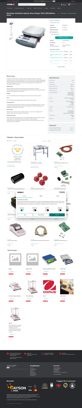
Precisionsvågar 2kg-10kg (71, 13)
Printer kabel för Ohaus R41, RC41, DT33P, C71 (40, 240)
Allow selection (41, 214)
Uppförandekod (33, 373)
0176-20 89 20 (57, 371)
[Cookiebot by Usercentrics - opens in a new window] (60, 192)
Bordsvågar (56, 161)
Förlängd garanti (54, 32)
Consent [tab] (24, 196)
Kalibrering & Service (37, 8)
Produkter (10, 8)
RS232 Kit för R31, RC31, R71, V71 (60, 240)
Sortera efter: (44, 141)
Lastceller (46, 8)
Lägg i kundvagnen (65, 37)
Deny (25, 214)
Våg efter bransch (20, 8)
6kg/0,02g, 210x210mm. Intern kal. (56, 57)
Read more (12, 271)
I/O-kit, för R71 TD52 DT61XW (60, 188)
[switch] (34, 210)
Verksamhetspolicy (33, 374)
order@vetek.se (64, 372)
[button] (72, 386)
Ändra (54, 1)
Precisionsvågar (63, 13)
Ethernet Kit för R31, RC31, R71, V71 (61, 163)
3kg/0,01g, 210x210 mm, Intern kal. (56, 51)
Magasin (59, 8)
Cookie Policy (32, 370)
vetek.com (73, 354)
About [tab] (58, 196)
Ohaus (63, 42)
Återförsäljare (32, 375)
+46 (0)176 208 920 (15, 1)
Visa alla (14, 140)
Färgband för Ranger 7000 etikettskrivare (15, 188)
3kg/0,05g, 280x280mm (54, 63)
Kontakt (57, 366)
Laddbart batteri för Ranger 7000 (14, 214)
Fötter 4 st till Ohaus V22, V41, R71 (37, 188)
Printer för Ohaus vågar (12, 240)
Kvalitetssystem (33, 372)
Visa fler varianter (61, 66)
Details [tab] (41, 196)
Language (73, 1)
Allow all (57, 214)
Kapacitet (29, 8)
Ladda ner (72, 130)
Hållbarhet (32, 371)
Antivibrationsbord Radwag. (36, 163)
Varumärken (52, 8)
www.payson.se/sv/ (27, 397)
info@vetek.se (29, 355)
